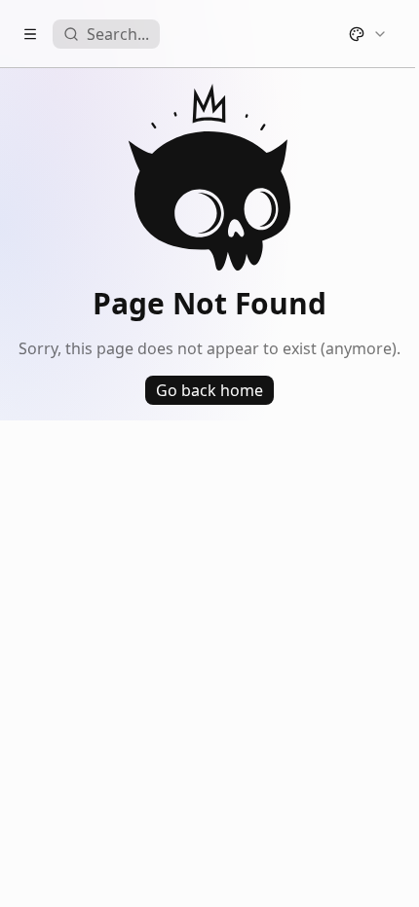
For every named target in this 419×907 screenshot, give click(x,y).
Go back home (209, 390)
